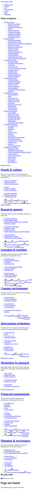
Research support (9, 38)
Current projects (12, 154)
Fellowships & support (14, 42)
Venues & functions (13, 86)
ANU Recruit (24, 200)
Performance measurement (15, 150)
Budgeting (11, 129)
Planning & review (13, 149)
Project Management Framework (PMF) (19, 152)
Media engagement (13, 116)
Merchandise (11, 121)
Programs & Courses (13, 283)
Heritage (10, 91)
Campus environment (10, 78)
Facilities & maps (13, 80)
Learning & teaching (10, 60)
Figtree (21, 203)
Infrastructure (12, 106)
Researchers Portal (11, 247)
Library (6, 11)
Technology (11, 65)
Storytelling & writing (14, 117)
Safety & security (13, 85)
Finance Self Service (23, 430)
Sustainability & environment (16, 90)
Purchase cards (12, 142)
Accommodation (13, 88)
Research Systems (13, 48)
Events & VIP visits (13, 119)
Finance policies (17, 435)
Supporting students (14, 76)
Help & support (12, 108)
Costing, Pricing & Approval (15, 244)
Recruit (10, 29)
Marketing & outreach (10, 111)
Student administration (14, 75)
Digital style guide (13, 114)
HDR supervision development (17, 58)
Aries (15, 242)
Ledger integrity (12, 132)
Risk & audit (11, 159)
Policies (27, 203)
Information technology (11, 93)
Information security (14, 99)
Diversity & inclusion (14, 24)
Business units (8, 4)
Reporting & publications (15, 47)
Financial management (10, 124)
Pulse (8, 203)
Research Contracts (13, 45)
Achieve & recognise (14, 32)
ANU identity (12, 113)
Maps (6, 13)
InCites (22, 247)
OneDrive (26, 356)
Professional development (15, 63)
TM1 (8, 432)
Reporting (11, 127)
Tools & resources (13, 55)
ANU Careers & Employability (17, 68)
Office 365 (25, 354)
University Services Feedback (15, 472)
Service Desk (11, 354)
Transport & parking (14, 83)
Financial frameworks (14, 145)
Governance (11, 160)
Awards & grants (13, 66)
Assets (10, 131)
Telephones (11, 103)
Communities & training (15, 57)
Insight (9, 470)
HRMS (15, 200)
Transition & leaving (14, 37)
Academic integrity (13, 70)
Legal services (12, 157)
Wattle (9, 280)
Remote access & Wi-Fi (15, 104)
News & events (8, 9)
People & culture (9, 22)
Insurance (11, 144)
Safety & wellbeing (13, 30)
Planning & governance (11, 147)
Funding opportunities (14, 40)
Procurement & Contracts (15, 141)
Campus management (14, 81)
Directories (7, 14)
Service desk (23, 280)
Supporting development (15, 27)
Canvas (15, 280)
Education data (12, 71)
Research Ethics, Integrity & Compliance (20, 43)
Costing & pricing (13, 50)
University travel (13, 126)
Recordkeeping (12, 162)
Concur (20, 432)
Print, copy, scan (13, 98)
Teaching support (13, 62)
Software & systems (14, 101)
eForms (14, 203)
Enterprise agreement (14, 35)
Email (9, 96)
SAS (22, 283)
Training (6, 6)
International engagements (15, 122)
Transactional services (14, 139)
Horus (9, 200)
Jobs (5, 8)
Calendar (19, 286)
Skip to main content (7, 1)
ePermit (15, 316)
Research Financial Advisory (16, 137)
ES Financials (11, 430)
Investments (11, 136)
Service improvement (14, 155)
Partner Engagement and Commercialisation (15, 52)
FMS (21, 318)
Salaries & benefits (13, 25)
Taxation (10, 134)
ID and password (13, 94)
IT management (12, 109)
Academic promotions (14, 34)
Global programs (13, 73)
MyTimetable (10, 285)
